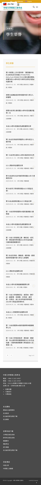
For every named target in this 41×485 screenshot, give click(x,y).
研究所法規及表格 (8, 438)
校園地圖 (8, 389)
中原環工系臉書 (8, 468)
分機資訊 (8, 394)
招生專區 (6, 447)
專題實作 (6, 441)
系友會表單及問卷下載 (10, 416)
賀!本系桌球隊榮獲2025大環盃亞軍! (19, 201)
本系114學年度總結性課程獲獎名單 (18, 126)
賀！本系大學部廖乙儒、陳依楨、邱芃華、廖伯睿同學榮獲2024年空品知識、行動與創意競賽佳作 (20, 239)
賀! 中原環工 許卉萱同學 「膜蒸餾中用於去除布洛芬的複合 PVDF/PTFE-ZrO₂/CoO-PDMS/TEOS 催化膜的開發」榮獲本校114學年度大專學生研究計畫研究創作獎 (20, 77)
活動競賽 (8, 119)
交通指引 (8, 392)
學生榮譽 (20, 84)
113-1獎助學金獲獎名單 (14, 271)
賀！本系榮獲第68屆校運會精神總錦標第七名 (20, 326)
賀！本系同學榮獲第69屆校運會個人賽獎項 (20, 212)
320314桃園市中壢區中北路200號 (19, 383)
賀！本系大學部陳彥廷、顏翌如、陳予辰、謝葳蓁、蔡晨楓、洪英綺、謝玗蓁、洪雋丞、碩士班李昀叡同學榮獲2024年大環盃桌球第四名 (19, 298)
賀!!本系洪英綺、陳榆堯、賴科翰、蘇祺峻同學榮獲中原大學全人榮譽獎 (20, 256)
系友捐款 (6, 419)
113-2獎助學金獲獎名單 (14, 165)
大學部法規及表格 (8, 435)
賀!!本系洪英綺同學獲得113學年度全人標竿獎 (20, 140)
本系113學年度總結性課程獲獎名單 (18, 224)
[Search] (33, 7)
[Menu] (37, 7)
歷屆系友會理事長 (8, 410)
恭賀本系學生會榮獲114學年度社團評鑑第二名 (20, 111)
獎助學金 (6, 444)
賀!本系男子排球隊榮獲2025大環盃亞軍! (19, 189)
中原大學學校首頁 (19, 1)
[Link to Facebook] (36, 482)
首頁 (11, 1)
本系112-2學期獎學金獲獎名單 (17, 312)
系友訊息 (6, 413)
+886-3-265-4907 (14, 378)
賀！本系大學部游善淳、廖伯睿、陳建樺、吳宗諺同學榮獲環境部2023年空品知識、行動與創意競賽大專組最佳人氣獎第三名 (20, 341)
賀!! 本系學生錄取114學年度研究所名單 (20, 155)
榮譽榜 (10, 87)
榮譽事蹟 (26, 158)
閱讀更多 (33, 80)
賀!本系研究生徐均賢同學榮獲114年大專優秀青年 (20, 177)
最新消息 (26, 84)
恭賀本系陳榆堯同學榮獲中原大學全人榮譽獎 (19, 96)
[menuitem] (11, 1)
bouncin (36, 480)
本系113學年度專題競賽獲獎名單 (17, 284)
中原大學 (6, 465)
